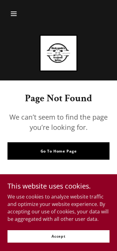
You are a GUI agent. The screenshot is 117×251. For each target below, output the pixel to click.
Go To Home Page (59, 151)
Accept (58, 236)
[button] (13, 13)
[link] (58, 53)
